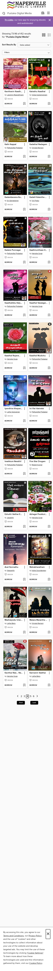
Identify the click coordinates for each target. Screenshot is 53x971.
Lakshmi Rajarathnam (15, 95)
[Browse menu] (48, 13)
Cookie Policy (35, 963)
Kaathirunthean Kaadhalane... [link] (38, 250)
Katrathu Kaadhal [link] (37, 91)
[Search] (4, 13)
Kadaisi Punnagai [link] (13, 250)
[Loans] (42, 13)
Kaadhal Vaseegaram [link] (38, 303)
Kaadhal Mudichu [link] (37, 356)
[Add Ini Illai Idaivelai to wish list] (49, 421)
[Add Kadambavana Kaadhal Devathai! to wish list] (24, 209)
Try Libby (9, 20)
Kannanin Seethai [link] (37, 673)
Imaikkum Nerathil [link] (13, 461)
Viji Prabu (35, 201)
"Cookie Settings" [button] (35, 953)
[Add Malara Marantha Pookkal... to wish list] (49, 632)
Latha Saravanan (13, 412)
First (21, 702)
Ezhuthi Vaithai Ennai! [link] (14, 514)
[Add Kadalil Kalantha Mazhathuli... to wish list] (49, 209)
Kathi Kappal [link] (10, 144)
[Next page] (37, 696)
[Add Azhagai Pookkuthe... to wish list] (49, 526)
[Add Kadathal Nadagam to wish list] (49, 156)
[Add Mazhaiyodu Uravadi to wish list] (24, 632)
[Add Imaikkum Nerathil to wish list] (24, 474)
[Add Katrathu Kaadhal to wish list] (49, 104)
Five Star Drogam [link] (37, 461)
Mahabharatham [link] (37, 567)
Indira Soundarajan (39, 570)
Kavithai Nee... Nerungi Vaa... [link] (14, 673)
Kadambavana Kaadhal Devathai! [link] (14, 197)
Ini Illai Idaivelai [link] (36, 408)
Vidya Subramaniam (39, 95)
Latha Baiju (11, 623)
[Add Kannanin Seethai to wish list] (49, 685)
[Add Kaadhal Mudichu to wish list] (49, 368)
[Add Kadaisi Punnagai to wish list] (24, 262)
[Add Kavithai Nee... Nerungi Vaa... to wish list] (24, 685)
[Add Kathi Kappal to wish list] (24, 156)
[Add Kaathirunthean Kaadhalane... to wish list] (49, 262)
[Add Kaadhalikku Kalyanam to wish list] (24, 315)
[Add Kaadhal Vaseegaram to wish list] (49, 315)
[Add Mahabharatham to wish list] (49, 579)
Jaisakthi (10, 518)
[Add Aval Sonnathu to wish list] (24, 579)
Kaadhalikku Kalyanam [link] (14, 303)
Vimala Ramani (37, 148)
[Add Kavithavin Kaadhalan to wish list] (24, 104)
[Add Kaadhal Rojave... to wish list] (24, 368)
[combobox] (20, 13)
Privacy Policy (35, 935)
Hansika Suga (37, 253)
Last (34, 702)
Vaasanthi (11, 570)
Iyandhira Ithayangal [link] (14, 408)
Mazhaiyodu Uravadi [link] (14, 620)
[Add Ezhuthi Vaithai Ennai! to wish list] (24, 526)
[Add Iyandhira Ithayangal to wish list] (24, 421)
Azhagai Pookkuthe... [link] (38, 514)
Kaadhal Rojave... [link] (13, 356)
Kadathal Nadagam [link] (38, 144)
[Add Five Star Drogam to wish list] (49, 474)
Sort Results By (9, 44)
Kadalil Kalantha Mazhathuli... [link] (38, 197)
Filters (7, 52)
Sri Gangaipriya (12, 201)
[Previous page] (18, 696)
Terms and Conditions (13, 935)
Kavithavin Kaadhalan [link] (14, 91)
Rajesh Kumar (37, 465)
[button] (43, 35)
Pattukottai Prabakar (15, 148)
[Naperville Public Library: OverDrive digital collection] (26, 5)
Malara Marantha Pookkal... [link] (38, 620)
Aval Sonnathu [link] (11, 567)
